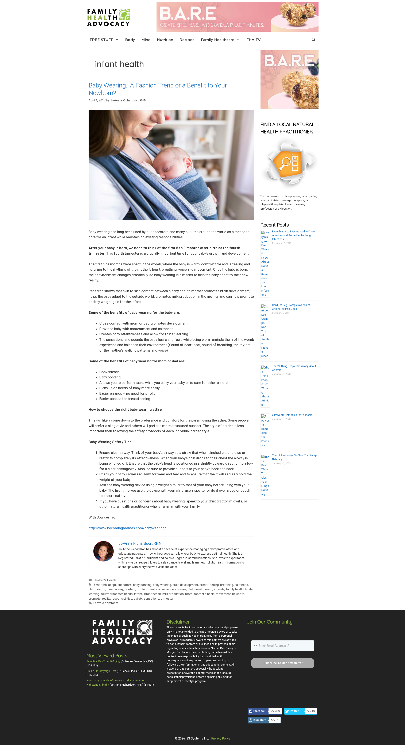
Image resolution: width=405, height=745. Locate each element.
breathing (226, 585)
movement (223, 594)
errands (219, 589)
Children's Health (104, 580)
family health (235, 589)
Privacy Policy (220, 738)
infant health (152, 594)
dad (190, 589)
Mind (146, 40)
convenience (165, 589)
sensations (151, 598)
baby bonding (142, 585)
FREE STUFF (101, 40)
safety (138, 598)
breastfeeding (209, 585)
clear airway (115, 589)
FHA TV (253, 40)
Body (130, 40)
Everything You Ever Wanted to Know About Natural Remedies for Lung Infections (293, 235)
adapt (112, 585)
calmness (241, 585)
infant (138, 594)
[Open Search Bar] (314, 39)
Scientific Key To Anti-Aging (103, 661)
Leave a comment (105, 603)
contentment (146, 589)
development (203, 589)
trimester (167, 598)
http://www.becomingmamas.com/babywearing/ (127, 528)
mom (189, 594)
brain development (185, 585)
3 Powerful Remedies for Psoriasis (292, 414)
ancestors (124, 585)
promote (95, 598)
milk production (173, 594)
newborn (238, 594)
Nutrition (165, 40)
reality (106, 598)
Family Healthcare (217, 40)
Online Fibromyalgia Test (101, 671)
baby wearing (162, 585)
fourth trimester (112, 594)
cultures (180, 589)
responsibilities (122, 598)
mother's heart (204, 594)
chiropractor (97, 589)
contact (130, 589)
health (128, 594)
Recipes (187, 40)
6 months (100, 585)
